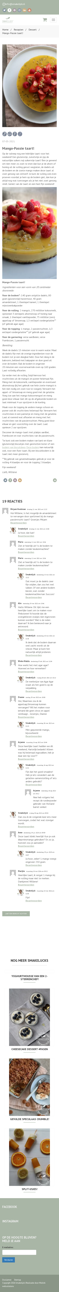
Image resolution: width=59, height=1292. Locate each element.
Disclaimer (6, 1280)
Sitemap (17, 1280)
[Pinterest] (14, 10)
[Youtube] (29, 10)
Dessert (33, 29)
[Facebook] (9, 10)
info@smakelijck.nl (15, 4)
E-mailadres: (7, 1247)
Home (5, 29)
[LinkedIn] (24, 10)
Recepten (18, 29)
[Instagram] (19, 10)
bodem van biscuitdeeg (13, 447)
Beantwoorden (18, 522)
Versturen (8, 1259)
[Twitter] (4, 10)
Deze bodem (32, 447)
